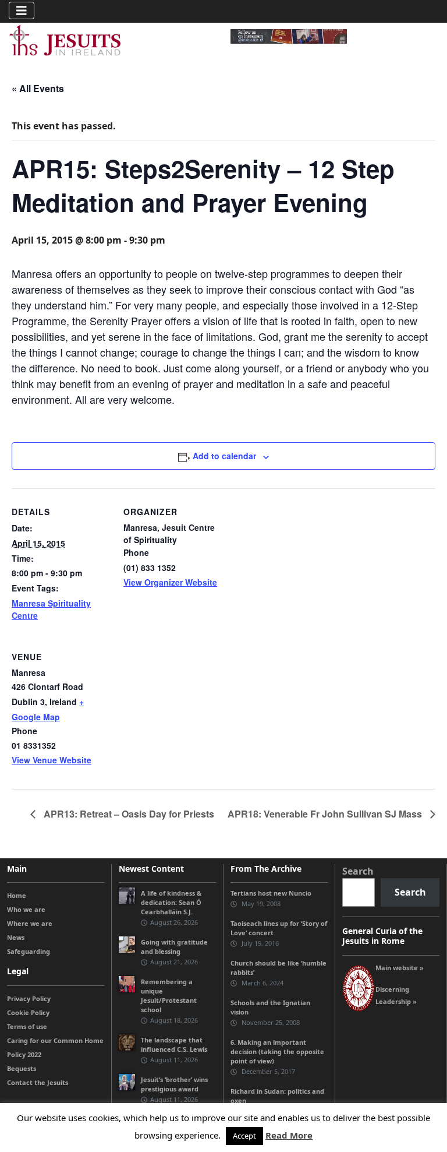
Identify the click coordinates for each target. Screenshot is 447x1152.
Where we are (29, 923)
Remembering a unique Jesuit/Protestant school (169, 995)
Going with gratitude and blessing (174, 947)
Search (358, 871)
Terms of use (27, 1026)
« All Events (38, 88)
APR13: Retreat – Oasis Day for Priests (127, 813)
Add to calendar (224, 455)
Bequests (21, 1068)
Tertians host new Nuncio (270, 893)
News (15, 937)
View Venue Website (51, 760)
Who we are (26, 909)
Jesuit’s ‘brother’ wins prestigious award (174, 1084)
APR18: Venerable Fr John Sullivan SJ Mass (326, 813)
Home (16, 895)
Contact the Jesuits (37, 1082)
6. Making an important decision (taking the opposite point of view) (277, 1051)
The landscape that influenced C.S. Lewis (174, 1044)
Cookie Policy (28, 1012)
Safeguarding (28, 951)
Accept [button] (244, 1135)
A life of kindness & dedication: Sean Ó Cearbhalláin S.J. (171, 902)
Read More (289, 1135)
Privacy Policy (29, 998)
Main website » (399, 967)
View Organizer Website (170, 582)
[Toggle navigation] (21, 10)
